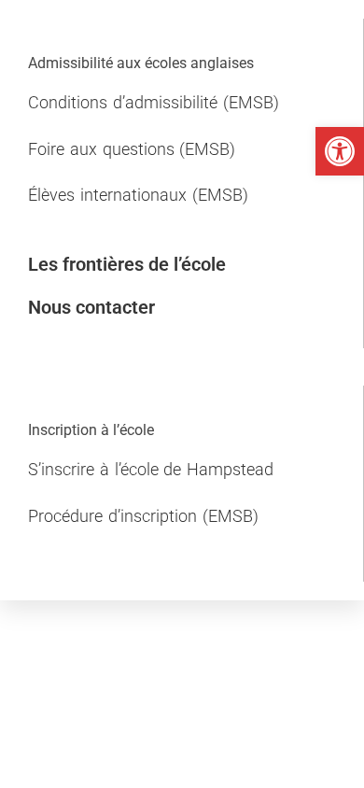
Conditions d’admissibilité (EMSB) (153, 102)
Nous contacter (91, 307)
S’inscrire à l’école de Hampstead (150, 469)
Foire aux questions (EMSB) (131, 149)
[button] (339, 151)
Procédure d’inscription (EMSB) (143, 516)
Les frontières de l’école (127, 264)
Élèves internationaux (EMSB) (138, 194)
